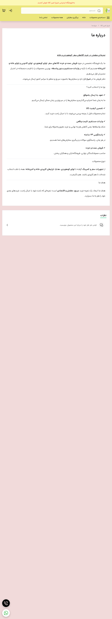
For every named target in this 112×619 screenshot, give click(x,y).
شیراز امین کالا (105, 25)
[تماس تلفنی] (6, 603)
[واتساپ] (6, 613)
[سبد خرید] (3, 10)
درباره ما (94, 25)
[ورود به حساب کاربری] (11, 10)
